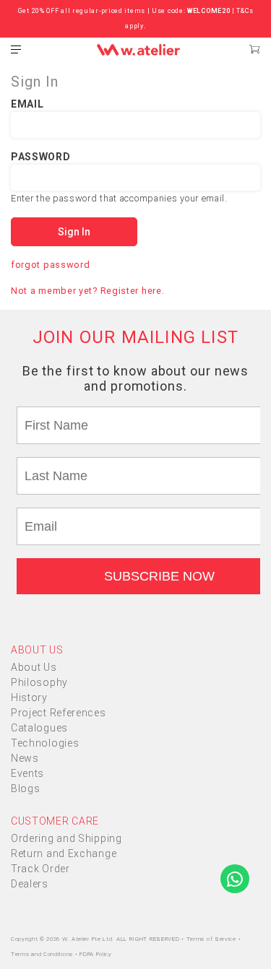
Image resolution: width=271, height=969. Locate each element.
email (27, 104)
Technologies (45, 743)
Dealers (29, 884)
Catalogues (39, 728)
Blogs (25, 788)
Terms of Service (212, 939)
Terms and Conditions (43, 954)
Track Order (40, 868)
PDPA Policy (95, 954)
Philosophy (39, 682)
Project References (58, 712)
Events (27, 773)
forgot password (50, 264)
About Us (34, 667)
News (25, 758)
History (29, 697)
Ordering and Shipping (66, 838)
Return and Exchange (63, 853)
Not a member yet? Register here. (87, 290)
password (41, 156)
